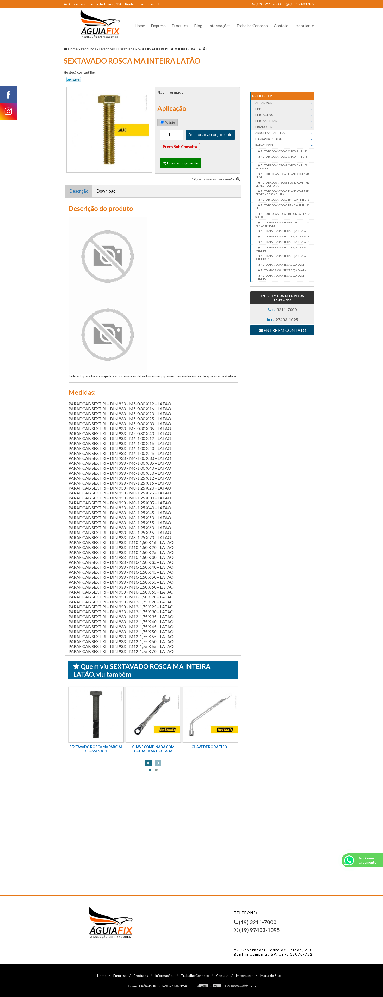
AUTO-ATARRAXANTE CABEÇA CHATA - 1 (284, 236)
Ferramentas (266, 121)
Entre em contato (284, 330)
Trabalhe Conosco (252, 25)
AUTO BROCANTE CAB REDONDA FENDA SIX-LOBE (282, 215)
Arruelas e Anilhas (270, 133)
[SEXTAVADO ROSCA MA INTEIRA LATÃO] (109, 129)
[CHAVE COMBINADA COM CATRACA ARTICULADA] (153, 714)
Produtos (180, 25)
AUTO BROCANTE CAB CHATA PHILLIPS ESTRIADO (281, 167)
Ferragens (264, 115)
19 (284, 309)
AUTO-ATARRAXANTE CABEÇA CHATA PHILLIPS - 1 (280, 257)
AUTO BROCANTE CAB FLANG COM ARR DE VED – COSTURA (282, 184)
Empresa (158, 25)
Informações (219, 25)
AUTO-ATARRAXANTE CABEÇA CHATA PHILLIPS (280, 249)
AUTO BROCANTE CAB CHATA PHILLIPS (283, 151)
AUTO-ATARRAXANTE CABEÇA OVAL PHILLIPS (279, 277)
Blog (198, 25)
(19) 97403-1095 (303, 4)
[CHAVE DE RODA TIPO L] (210, 714)
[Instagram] (8, 111)
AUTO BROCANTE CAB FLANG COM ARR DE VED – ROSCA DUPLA (282, 192)
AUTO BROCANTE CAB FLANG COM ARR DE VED (282, 175)
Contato (281, 25)
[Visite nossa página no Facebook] (8, 94)
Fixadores (263, 127)
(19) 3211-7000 (268, 4)
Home (140, 25)
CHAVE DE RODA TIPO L (210, 747)
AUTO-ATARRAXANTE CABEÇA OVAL (282, 264)
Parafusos (264, 145)
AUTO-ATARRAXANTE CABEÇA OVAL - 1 (284, 270)
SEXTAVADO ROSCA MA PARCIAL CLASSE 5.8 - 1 (96, 749)
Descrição (79, 191)
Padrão (170, 122)
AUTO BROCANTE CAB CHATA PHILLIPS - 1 (282, 158)
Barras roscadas (269, 139)
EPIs (258, 109)
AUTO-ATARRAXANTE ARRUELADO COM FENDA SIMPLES (282, 224)
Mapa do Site (270, 976)
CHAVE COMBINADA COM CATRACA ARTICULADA (153, 749)
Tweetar (73, 79)
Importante (304, 25)
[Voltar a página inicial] (98, 23)
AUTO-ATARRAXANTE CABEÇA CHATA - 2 (284, 241)
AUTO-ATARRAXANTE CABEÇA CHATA (283, 231)
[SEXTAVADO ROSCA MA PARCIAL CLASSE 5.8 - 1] (96, 714)
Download (106, 191)
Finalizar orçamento (182, 163)
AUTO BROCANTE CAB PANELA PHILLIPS (284, 199)
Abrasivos (263, 103)
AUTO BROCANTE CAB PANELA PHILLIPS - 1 (282, 207)
